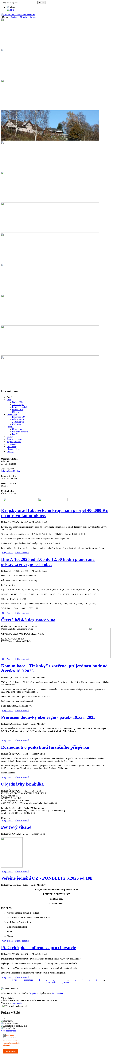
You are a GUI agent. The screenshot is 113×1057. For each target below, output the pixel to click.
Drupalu (32, 993)
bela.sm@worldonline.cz (12, 471)
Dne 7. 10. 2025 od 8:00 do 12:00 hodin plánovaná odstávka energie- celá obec (48, 562)
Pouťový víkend (16, 827)
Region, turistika (14, 441)
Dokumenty (12, 446)
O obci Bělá (17, 402)
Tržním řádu (16, 1003)
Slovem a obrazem (20, 432)
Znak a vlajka (18, 404)
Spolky (10, 436)
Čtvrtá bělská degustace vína (28, 619)
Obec (9, 399)
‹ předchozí (28, 980)
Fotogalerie (11, 444)
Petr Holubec (57, 993)
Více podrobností (8, 1031)
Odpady (15, 412)
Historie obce (18, 429)
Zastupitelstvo (18, 422)
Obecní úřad (12, 414)
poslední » (66, 982)
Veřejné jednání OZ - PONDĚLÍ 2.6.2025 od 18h (46, 878)
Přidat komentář (22, 552)
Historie (10, 427)
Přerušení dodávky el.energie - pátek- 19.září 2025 (48, 717)
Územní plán (17, 409)
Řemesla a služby (14, 439)
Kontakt (14, 17)
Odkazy (10, 451)
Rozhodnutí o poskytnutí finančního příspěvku (45, 747)
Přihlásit (33, 17)
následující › (50, 982)
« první (14, 980)
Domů (5, 17)
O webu (23, 17)
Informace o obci (19, 407)
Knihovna (16, 424)
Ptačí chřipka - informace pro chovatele (38, 947)
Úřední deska (18, 419)
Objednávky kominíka (22, 784)
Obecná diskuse (13, 449)
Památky (16, 434)
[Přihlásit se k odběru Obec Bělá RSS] (18, 14)
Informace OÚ (18, 417)
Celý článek (7, 552)
